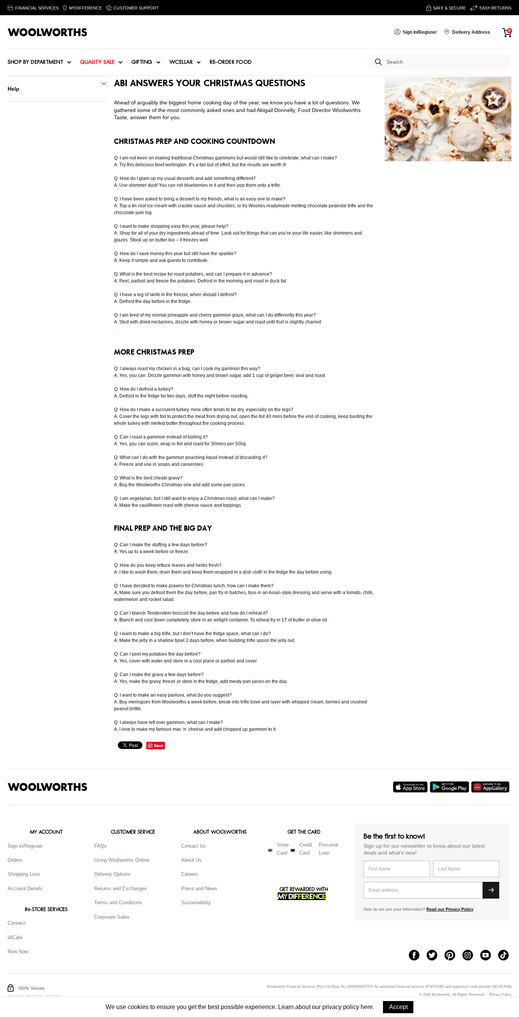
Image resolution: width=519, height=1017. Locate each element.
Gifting (141, 62)
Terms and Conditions (118, 902)
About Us (191, 860)
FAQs (100, 846)
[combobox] (445, 62)
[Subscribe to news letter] (491, 890)
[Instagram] (471, 956)
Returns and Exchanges (120, 888)
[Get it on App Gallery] (491, 787)
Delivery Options (112, 874)
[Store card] (270, 850)
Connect (17, 923)
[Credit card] (293, 850)
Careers (189, 874)
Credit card (305, 849)
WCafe (15, 937)
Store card (283, 849)
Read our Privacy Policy (449, 909)
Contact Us (193, 846)
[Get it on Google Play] (450, 787)
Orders (15, 860)
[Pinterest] (453, 956)
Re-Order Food (231, 62)
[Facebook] (418, 956)
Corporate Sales (112, 917)
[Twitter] (436, 956)
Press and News (199, 888)
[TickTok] (507, 956)
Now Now (18, 951)
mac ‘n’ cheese (188, 729)
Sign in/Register (25, 846)
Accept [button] (398, 1007)
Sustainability (196, 902)
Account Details (25, 888)
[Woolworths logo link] (47, 32)
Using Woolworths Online (121, 860)
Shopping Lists (24, 874)
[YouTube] (489, 956)
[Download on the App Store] (411, 787)
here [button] (367, 1007)
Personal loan (328, 849)
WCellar (181, 62)
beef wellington (171, 164)
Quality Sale (97, 62)
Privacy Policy (500, 995)
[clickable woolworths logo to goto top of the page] (47, 787)
